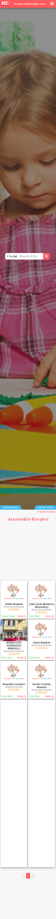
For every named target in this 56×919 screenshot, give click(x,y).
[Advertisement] (28, 552)
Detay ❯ (21, 616)
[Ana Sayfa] (47, 3)
